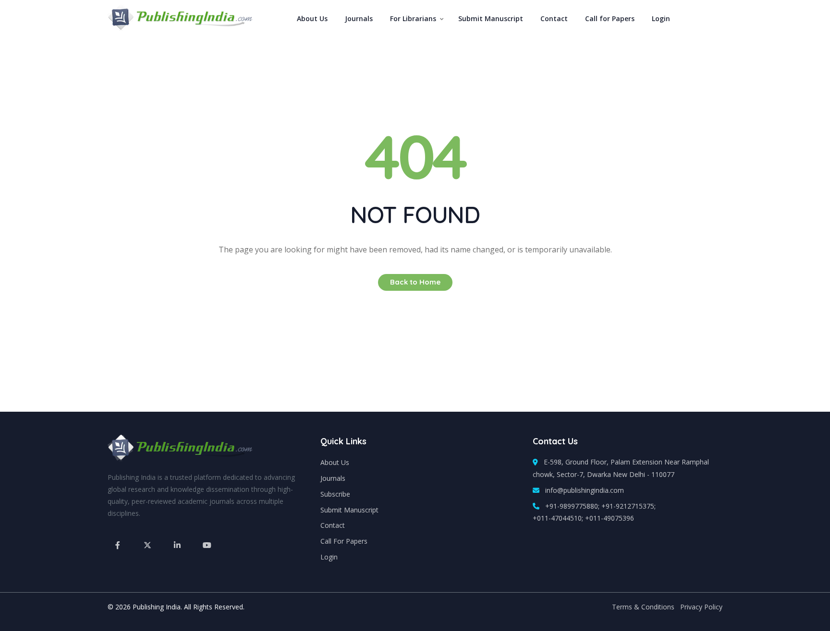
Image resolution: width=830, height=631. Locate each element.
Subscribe (335, 494)
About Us (312, 18)
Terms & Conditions (643, 606)
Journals (359, 18)
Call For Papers (343, 541)
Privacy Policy (701, 606)
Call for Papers (610, 18)
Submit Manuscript (490, 18)
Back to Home (415, 281)
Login (661, 18)
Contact (554, 18)
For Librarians (413, 18)
